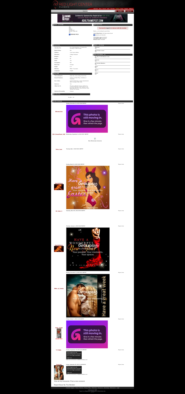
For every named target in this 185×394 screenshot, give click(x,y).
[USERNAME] (72, 162)
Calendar (112, 8)
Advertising (106, 387)
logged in (108, 28)
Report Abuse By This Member (64, 385)
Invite (108, 8)
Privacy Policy (87, 387)
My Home (96, 8)
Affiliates (131, 8)
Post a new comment (77, 381)
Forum (121, 8)
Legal (118, 387)
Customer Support (70, 387)
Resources (100, 387)
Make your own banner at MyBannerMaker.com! (76, 359)
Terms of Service (79, 387)
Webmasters (113, 387)
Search (104, 8)
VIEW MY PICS (74, 34)
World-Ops (94, 387)
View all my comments (61, 381)
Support (126, 8)
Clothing (117, 8)
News (100, 8)
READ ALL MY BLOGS (100, 35)
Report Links (121, 103)
